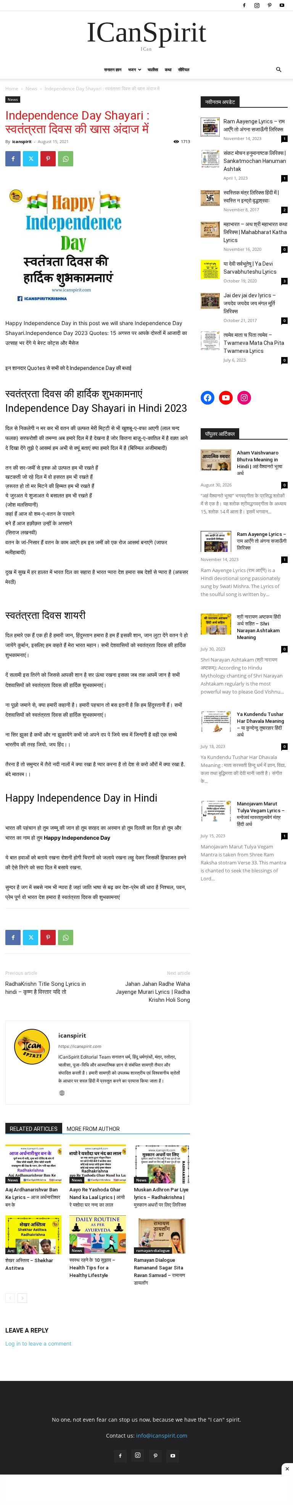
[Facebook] (244, 5)
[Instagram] (256, 5)
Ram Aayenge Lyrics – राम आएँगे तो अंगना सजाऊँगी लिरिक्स (262, 541)
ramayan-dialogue (153, 1250)
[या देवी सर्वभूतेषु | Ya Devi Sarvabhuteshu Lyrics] (210, 269)
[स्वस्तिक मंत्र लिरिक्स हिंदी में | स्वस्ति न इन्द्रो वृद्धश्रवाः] (210, 198)
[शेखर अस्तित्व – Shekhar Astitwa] (33, 1234)
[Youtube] (282, 5)
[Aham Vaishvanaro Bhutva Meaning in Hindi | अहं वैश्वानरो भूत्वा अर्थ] (216, 460)
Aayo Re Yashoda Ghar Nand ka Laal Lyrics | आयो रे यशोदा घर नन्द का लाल (97, 1197)
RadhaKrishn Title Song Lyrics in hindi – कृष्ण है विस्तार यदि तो (45, 987)
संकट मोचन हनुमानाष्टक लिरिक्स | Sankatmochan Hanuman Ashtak (255, 161)
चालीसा (153, 69)
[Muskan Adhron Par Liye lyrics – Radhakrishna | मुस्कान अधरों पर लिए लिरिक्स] (162, 1164)
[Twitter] (30, 158)
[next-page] (22, 1298)
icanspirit (22, 141)
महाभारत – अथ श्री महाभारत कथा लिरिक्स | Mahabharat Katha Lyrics (255, 232)
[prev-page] (10, 1298)
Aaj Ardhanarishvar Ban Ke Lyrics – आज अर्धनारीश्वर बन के (32, 1197)
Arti (11, 1250)
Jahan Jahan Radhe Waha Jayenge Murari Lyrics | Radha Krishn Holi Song (153, 991)
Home (11, 88)
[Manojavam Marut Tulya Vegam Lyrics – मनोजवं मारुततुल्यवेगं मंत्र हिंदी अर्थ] (216, 810)
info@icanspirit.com (161, 1435)
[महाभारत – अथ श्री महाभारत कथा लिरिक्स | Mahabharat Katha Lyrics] (210, 229)
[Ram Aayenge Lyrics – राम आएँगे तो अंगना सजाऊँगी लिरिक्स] (210, 127)
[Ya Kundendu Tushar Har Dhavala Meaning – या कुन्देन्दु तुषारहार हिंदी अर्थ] (216, 721)
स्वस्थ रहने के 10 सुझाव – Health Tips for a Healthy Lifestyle (92, 1267)
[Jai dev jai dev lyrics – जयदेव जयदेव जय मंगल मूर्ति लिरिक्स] (210, 301)
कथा (168, 69)
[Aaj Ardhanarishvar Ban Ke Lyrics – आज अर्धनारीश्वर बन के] (33, 1164)
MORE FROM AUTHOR (93, 1129)
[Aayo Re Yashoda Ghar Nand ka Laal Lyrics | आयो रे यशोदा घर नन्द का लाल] (97, 1164)
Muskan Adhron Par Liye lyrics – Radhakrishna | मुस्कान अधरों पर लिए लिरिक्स (161, 1197)
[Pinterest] (269, 5)
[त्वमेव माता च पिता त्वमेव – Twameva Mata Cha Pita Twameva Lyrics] (210, 340)
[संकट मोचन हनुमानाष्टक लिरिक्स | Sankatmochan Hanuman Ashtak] (210, 158)
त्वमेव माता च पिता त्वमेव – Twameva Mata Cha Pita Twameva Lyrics (254, 343)
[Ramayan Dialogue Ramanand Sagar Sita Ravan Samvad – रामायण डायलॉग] (162, 1234)
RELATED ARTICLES (34, 1129)
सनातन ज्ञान (112, 69)
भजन (132, 69)
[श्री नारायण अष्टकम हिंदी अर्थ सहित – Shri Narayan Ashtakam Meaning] (216, 624)
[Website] (64, 1093)
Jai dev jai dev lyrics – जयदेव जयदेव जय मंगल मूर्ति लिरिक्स (250, 303)
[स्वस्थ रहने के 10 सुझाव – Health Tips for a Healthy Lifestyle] (97, 1234)
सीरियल (183, 69)
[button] (278, 69)
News (31, 88)
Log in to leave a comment (38, 1343)
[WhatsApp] (65, 158)
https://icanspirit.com (79, 1046)
